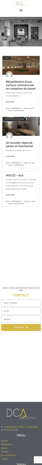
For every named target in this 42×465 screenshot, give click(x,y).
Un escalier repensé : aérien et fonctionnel (20, 144)
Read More (10, 102)
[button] (21, 10)
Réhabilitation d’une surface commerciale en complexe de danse (21, 85)
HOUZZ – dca (14, 175)
